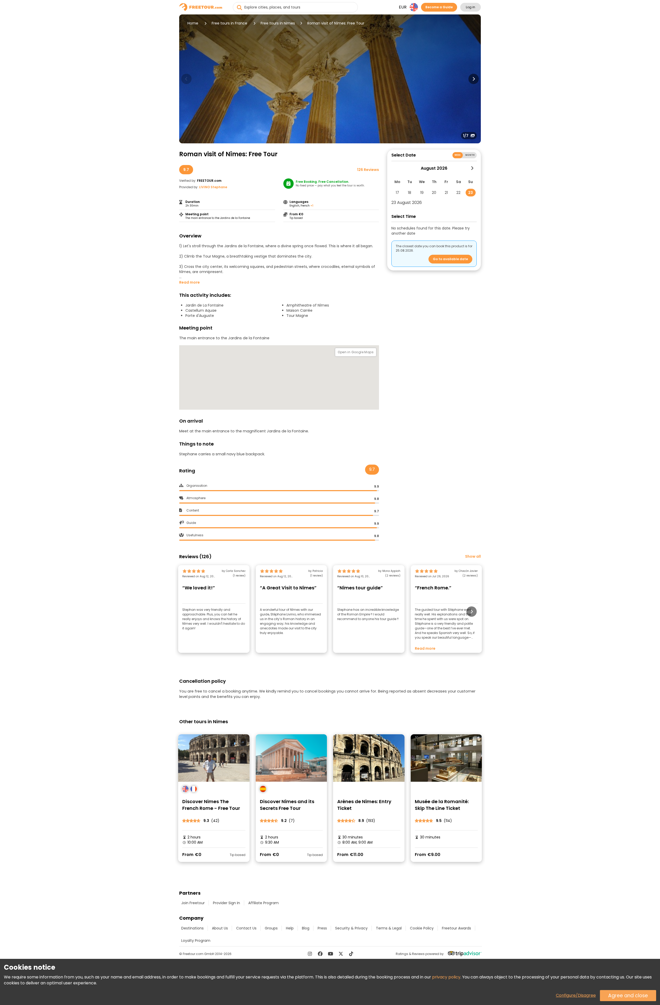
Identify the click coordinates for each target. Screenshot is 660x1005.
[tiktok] (351, 954)
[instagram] (310, 954)
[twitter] (341, 954)
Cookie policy (422, 928)
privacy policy (446, 977)
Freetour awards (456, 928)
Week (458, 155)
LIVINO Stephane (213, 187)
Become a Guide (439, 7)
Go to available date (450, 259)
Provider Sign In (226, 902)
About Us (220, 928)
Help (290, 928)
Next (473, 79)
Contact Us (246, 928)
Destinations (192, 928)
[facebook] (320, 954)
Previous (186, 79)
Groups (271, 928)
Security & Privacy (351, 928)
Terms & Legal (389, 928)
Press (322, 928)
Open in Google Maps (356, 352)
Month (470, 155)
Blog (305, 928)
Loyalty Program (195, 940)
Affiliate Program (263, 902)
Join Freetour (193, 902)
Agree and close (628, 995)
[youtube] (330, 954)
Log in (470, 7)
